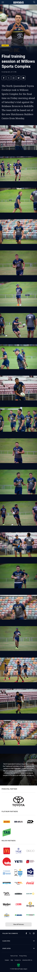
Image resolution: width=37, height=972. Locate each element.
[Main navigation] (3, 2)
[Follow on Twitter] (30, 933)
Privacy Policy (23, 956)
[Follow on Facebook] (26, 933)
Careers (7, 960)
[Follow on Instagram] (34, 933)
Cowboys (5, 45)
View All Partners (18, 924)
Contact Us (18, 960)
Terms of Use (14, 956)
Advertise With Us (27, 960)
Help (12, 960)
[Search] (34, 2)
